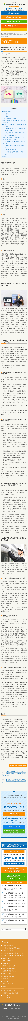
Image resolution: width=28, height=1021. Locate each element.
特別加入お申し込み (15, 17)
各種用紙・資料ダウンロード (11, 971)
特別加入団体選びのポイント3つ (13, 149)
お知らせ (5, 986)
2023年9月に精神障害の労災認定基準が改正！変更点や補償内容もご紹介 (14, 781)
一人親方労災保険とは (9, 945)
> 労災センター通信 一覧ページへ (18, 765)
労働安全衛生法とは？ (8, 112)
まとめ (4, 156)
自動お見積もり (7, 960)
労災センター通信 (8, 983)
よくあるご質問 (7, 973)
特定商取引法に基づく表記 (10, 993)
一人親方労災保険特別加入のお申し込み (14, 953)
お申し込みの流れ (8, 950)
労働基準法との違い (10, 118)
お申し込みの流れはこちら (9, 822)
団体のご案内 (6, 958)
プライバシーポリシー (9, 990)
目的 (6, 114)
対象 (6, 116)
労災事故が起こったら (9, 966)
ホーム (6, 942)
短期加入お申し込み (15, 21)
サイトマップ (6, 997)
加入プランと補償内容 (9, 968)
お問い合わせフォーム (15, 26)
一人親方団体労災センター (15, 4)
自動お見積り (14, 13)
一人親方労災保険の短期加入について (13, 955)
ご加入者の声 (6, 981)
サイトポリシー (7, 995)
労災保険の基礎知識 (8, 976)
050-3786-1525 (15, 9)
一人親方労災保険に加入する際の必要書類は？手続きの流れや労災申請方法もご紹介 (14, 773)
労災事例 (5, 978)
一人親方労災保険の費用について (12, 948)
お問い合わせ (14, 814)
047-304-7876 (7, 1010)
